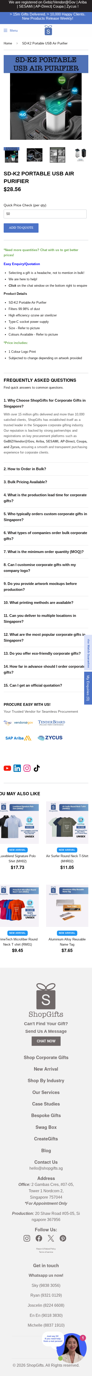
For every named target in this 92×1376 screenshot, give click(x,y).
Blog (46, 1150)
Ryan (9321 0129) (46, 1295)
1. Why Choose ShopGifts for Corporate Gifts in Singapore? (45, 403)
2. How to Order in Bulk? (25, 469)
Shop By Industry (46, 1080)
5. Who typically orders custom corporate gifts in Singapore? (45, 517)
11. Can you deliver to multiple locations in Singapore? (40, 618)
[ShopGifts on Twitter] (51, 1238)
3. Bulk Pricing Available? (25, 482)
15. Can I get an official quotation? (33, 685)
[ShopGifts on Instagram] (27, 1238)
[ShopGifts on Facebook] (39, 1238)
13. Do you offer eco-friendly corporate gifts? (42, 653)
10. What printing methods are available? (38, 602)
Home (8, 43)
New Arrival (46, 1069)
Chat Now (46, 1040)
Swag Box (46, 1127)
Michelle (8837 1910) (46, 1325)
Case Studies (46, 1104)
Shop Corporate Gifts (46, 1057)
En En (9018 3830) (46, 1315)
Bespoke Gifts (46, 1115)
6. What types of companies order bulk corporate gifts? (45, 536)
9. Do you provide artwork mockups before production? (40, 587)
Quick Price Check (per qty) (25, 205)
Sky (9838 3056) (46, 1285)
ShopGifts (35, 1365)
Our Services (46, 1092)
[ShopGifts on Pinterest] (63, 1238)
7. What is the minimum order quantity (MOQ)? (44, 552)
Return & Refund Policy (46, 1249)
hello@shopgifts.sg (46, 1168)
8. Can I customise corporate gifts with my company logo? (40, 568)
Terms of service (46, 1252)
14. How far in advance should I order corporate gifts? (44, 669)
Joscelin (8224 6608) (46, 1305)
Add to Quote (21, 228)
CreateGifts (46, 1138)
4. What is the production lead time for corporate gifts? (45, 498)
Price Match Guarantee (88, 652)
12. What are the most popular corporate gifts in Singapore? (44, 637)
